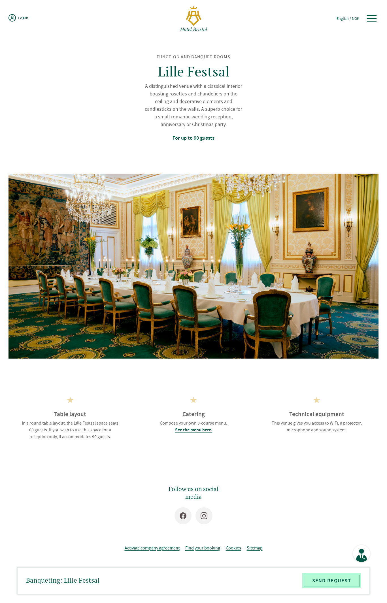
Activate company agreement (152, 548)
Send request (331, 580)
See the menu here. (193, 430)
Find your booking (202, 548)
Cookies (233, 548)
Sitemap (255, 548)
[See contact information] (361, 553)
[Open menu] (372, 18)
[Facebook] (183, 515)
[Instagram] (203, 515)
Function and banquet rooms (193, 57)
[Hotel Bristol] (193, 18)
